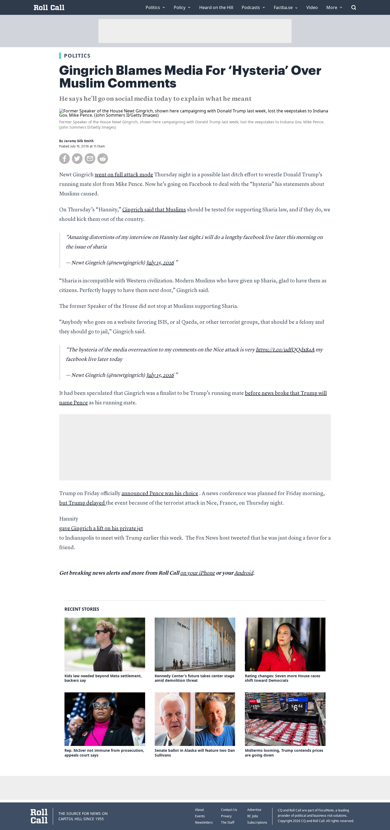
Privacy (226, 816)
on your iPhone (197, 573)
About (199, 809)
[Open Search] (353, 7)
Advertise (254, 809)
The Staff (227, 822)
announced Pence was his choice (160, 493)
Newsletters (204, 822)
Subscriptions (257, 822)
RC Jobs (252, 816)
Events (200, 816)
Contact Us (229, 809)
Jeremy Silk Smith (79, 141)
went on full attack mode (124, 175)
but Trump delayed (82, 503)
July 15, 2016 (160, 263)
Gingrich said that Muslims (154, 210)
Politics (77, 55)
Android (243, 573)
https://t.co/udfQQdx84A (285, 350)
